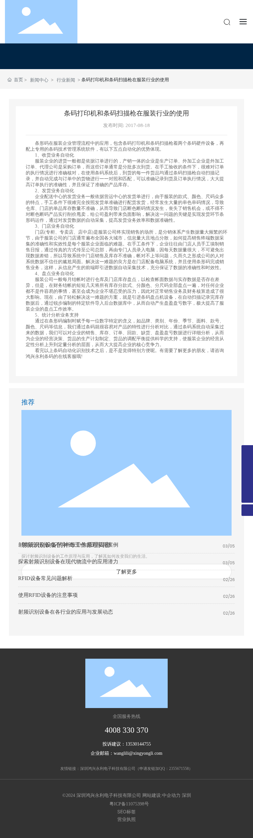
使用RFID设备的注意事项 (48, 595)
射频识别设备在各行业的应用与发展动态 (65, 612)
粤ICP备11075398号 (129, 803)
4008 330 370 (126, 730)
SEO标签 (126, 811)
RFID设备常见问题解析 (45, 578)
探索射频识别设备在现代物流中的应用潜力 (68, 561)
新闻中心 (39, 80)
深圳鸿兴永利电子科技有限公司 (107, 768)
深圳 (186, 795)
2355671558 (179, 768)
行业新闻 (66, 80)
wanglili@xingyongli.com (138, 753)
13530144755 (138, 744)
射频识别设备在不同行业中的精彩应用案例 (68, 544)
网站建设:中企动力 (161, 795)
